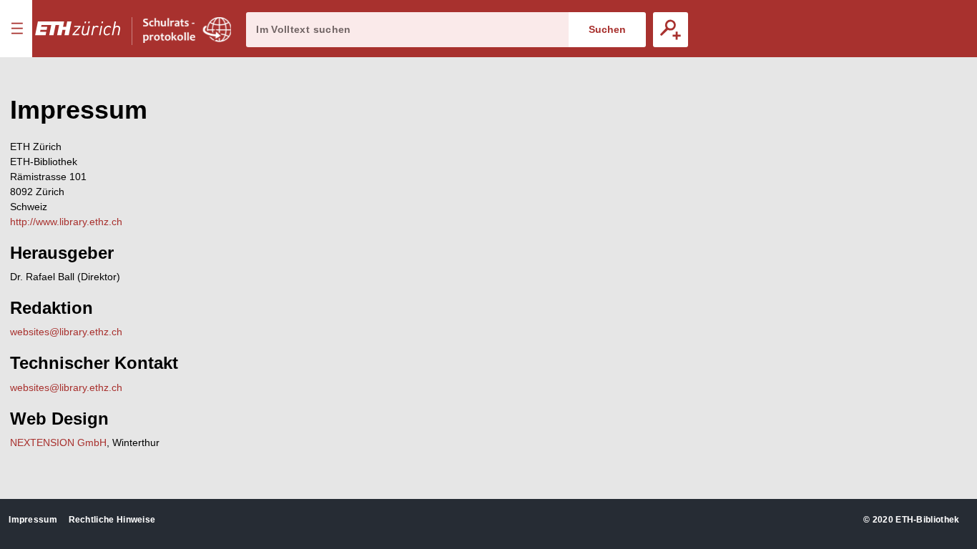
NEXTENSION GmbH (58, 442)
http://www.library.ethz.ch (66, 221)
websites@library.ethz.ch (66, 331)
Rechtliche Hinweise (112, 520)
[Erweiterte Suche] (670, 29)
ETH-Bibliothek (927, 520)
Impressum (33, 520)
